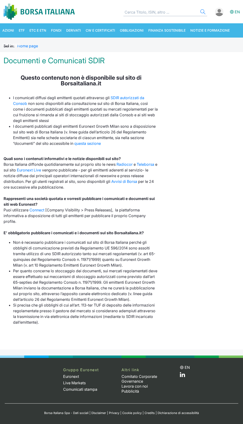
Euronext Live (29, 170)
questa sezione (87, 143)
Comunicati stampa (80, 389)
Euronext (71, 376)
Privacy (114, 413)
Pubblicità (130, 391)
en (237, 12)
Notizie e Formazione (210, 30)
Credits (150, 413)
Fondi (56, 30)
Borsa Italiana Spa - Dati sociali (66, 413)
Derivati (73, 30)
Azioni (8, 30)
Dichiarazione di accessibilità (178, 413)
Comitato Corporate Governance (139, 379)
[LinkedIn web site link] (182, 375)
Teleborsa (145, 164)
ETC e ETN (37, 30)
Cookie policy (132, 413)
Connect (36, 210)
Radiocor (125, 164)
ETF (22, 30)
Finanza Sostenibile (167, 30)
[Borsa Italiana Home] (39, 12)
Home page (27, 46)
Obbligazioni (132, 30)
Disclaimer (98, 413)
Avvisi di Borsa (124, 181)
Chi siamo (11, 45)
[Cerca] (202, 12)
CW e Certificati (100, 30)
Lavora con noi (135, 386)
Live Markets (74, 382)
